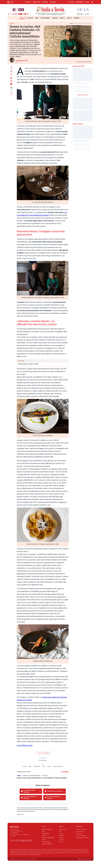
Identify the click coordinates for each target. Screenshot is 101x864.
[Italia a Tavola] (50, 9)
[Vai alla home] (10, 18)
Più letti (60, 841)
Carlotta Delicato (58, 766)
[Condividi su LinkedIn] (11, 77)
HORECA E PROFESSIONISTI (80, 23)
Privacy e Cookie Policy (81, 829)
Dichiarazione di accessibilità (82, 837)
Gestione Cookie (80, 831)
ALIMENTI (76, 18)
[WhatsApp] (23, 14)
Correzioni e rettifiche (81, 835)
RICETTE (62, 18)
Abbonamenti (80, 2)
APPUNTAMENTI (45, 18)
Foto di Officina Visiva (24, 745)
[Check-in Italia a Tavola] (83, 9)
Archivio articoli (62, 829)
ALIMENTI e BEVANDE (47, 844)
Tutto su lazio (43, 760)
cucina (24, 766)
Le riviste (61, 833)
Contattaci (61, 839)
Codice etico (79, 833)
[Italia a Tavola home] (25, 827)
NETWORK (45, 2)
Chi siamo (61, 837)
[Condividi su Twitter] (11, 74)
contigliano (37, 766)
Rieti (44, 766)
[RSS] (28, 14)
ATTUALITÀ (30, 18)
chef (30, 766)
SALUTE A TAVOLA (46, 841)
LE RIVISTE (28, 2)
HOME (71, 23)
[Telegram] (18, 14)
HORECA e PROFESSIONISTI (48, 837)
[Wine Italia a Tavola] (18, 9)
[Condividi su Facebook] (11, 71)
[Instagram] (16, 14)
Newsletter (61, 835)
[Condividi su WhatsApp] (11, 80)
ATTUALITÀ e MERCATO (47, 829)
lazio (49, 766)
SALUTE (69, 18)
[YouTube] (21, 14)
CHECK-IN (54, 18)
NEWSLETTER (36, 2)
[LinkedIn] (13, 14)
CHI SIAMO (53, 2)
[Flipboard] (25, 14)
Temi (60, 831)
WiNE (36, 18)
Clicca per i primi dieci (82, 94)
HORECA (22, 18)
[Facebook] (9, 14)
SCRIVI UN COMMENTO (44, 753)
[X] (11, 14)
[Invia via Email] (11, 83)
